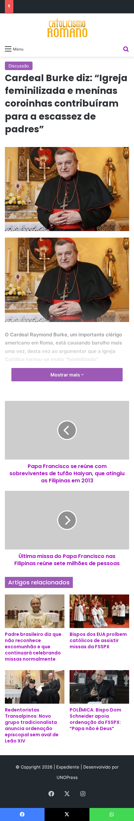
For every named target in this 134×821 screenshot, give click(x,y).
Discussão (18, 65)
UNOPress (67, 777)
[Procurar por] (126, 48)
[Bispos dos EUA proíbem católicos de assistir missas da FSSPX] (99, 611)
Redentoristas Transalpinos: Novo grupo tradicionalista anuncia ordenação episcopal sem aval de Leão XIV (32, 725)
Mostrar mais (65, 374)
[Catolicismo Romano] (67, 27)
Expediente (68, 767)
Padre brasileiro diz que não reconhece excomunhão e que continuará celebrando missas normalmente (33, 646)
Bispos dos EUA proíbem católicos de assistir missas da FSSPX (98, 640)
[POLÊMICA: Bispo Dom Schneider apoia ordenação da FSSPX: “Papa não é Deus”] (99, 687)
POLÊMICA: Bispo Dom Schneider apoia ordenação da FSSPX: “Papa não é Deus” (95, 719)
